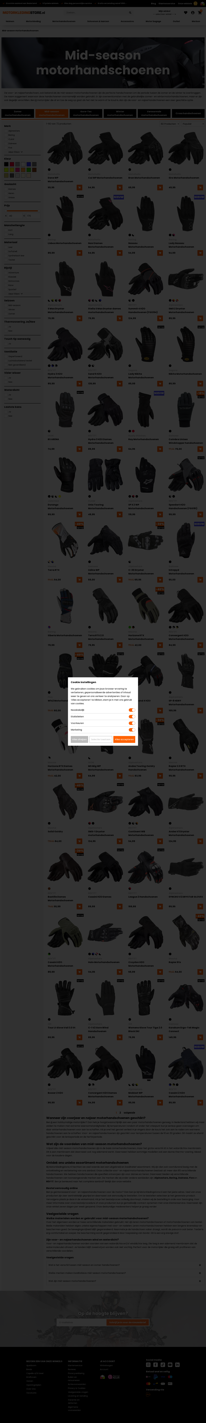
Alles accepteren (124, 739)
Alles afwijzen (79, 739)
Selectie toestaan (101, 739)
